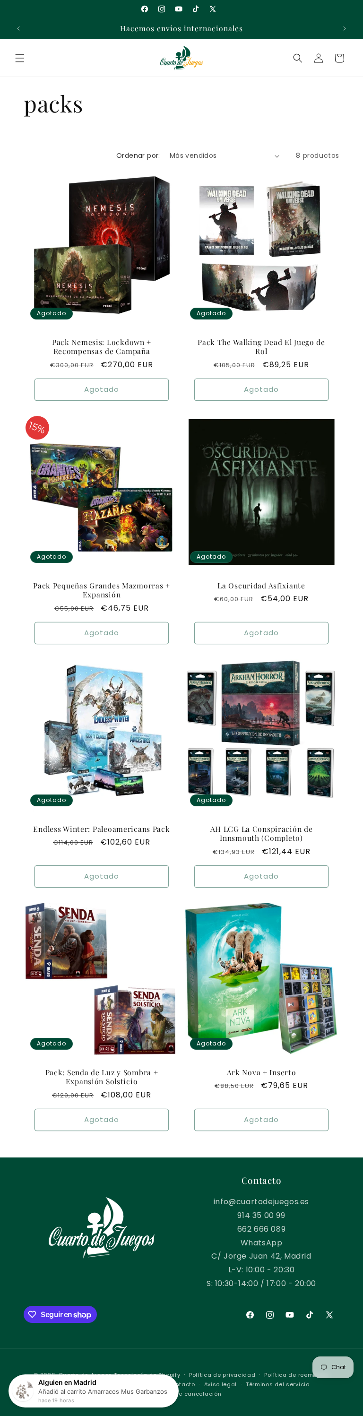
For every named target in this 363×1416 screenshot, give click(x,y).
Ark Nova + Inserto (261, 1072)
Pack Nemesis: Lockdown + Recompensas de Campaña (101, 346)
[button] (19, 58)
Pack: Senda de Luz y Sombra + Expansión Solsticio (101, 1077)
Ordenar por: (138, 155)
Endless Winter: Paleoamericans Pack (101, 828)
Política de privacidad (222, 1375)
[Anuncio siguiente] (344, 28)
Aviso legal (220, 1384)
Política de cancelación (185, 1394)
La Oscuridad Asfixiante (261, 585)
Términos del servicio (278, 1384)
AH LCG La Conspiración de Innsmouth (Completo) (261, 833)
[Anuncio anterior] (18, 28)
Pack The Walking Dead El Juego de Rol (261, 346)
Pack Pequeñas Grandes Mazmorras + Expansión (101, 590)
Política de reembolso (296, 1375)
